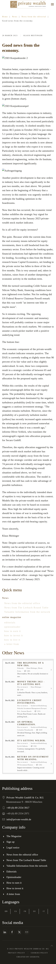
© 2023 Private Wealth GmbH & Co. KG (28, 949)
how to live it (12, 640)
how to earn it (12, 631)
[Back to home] (28, 4)
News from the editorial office (22, 603)
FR (25, 911)
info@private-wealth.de (18, 819)
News (5, 598)
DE (34, 911)
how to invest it (13, 635)
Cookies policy (39, 953)
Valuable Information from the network (27, 612)
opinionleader (12, 627)
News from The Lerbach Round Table (26, 607)
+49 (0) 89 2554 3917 (17, 807)
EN (6, 911)
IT (44, 911)
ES (16, 911)
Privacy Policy (16, 953)
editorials (9, 622)
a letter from (11, 644)
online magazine (11, 617)
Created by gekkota (28, 957)
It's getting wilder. (31, 741)
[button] (52, 4)
